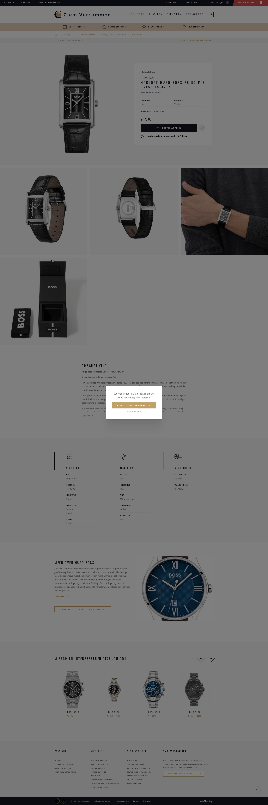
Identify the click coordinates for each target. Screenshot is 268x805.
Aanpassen (134, 411)
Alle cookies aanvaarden (134, 405)
